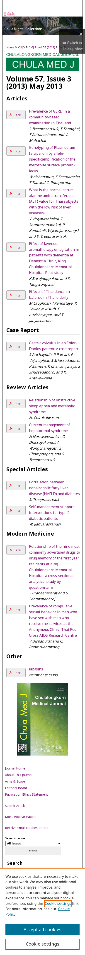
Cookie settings (58, 903)
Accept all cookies (42, 929)
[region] (42, 911)
